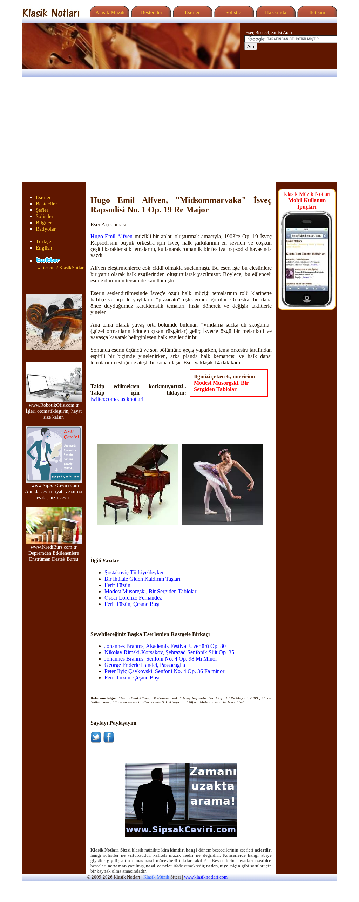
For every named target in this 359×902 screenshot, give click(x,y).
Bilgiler (44, 222)
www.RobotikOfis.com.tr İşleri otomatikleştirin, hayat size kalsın (54, 411)
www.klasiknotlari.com (206, 877)
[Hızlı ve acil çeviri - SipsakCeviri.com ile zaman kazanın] (181, 835)
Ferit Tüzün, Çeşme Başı (132, 604)
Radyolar (46, 229)
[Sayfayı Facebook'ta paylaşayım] (108, 741)
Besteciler (150, 12)
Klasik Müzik (109, 12)
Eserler (191, 12)
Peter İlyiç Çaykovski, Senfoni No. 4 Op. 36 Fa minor (164, 671)
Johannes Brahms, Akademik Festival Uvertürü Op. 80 (165, 646)
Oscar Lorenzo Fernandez (133, 598)
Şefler (42, 210)
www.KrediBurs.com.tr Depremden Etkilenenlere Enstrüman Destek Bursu (53, 553)
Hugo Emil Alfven (111, 236)
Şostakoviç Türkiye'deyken (134, 572)
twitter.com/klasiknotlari (116, 399)
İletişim (316, 12)
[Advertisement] (179, 130)
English (44, 248)
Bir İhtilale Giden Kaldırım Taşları (142, 579)
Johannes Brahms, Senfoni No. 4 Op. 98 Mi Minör (160, 659)
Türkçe (43, 241)
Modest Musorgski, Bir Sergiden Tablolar (221, 386)
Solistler (233, 12)
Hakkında (275, 12)
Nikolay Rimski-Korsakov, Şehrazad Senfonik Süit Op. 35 (169, 652)
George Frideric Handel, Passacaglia (144, 665)
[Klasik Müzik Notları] (51, 15)
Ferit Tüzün (117, 585)
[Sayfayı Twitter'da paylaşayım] (96, 741)
